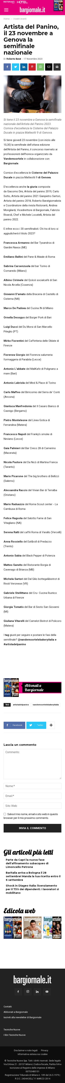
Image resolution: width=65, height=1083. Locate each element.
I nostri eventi (20, 19)
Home (7, 19)
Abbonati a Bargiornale (34, 687)
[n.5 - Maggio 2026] (52, 929)
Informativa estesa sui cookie (32, 1054)
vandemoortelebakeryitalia (46, 705)
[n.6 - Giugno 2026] (32, 929)
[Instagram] (27, 991)
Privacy (44, 1050)
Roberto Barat (13, 59)
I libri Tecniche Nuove (14, 1035)
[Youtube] (47, 991)
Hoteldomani (22, 2)
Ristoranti (9, 2)
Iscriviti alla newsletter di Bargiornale (22, 1017)
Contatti (8, 1006)
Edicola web (19, 910)
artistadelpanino (21, 705)
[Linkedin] (37, 991)
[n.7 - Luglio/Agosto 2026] (11, 687)
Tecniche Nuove (12, 1029)
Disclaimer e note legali (26, 1050)
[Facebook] (18, 991)
